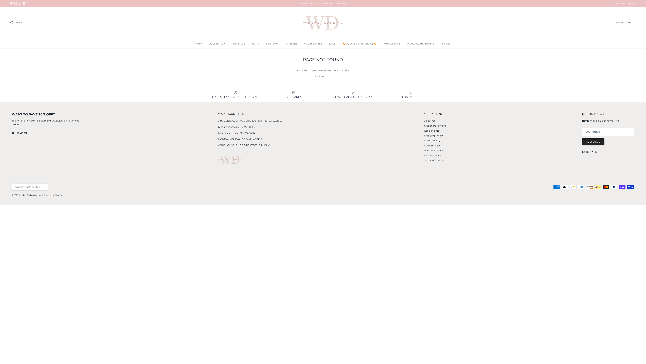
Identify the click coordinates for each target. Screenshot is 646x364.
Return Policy (432, 140)
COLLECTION (217, 43)
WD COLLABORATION (421, 43)
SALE (332, 43)
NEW (198, 43)
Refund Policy (432, 145)
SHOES (446, 43)
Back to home (323, 76)
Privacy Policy (432, 155)
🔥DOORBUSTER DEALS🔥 (359, 43)
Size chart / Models (435, 125)
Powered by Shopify (53, 195)
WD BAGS (238, 43)
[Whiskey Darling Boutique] (323, 22)
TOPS (255, 43)
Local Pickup (431, 130)
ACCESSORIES (313, 43)
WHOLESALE (391, 43)
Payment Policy (433, 150)
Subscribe (593, 142)
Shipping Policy (433, 135)
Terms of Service (434, 160)
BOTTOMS (272, 43)
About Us (429, 120)
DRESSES (291, 43)
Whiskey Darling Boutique (31, 195)
